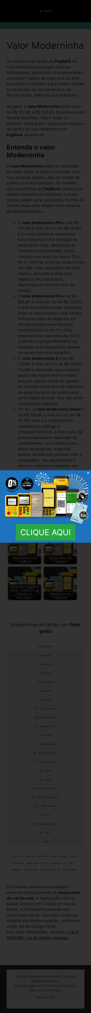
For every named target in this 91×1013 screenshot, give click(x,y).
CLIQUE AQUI (45, 532)
